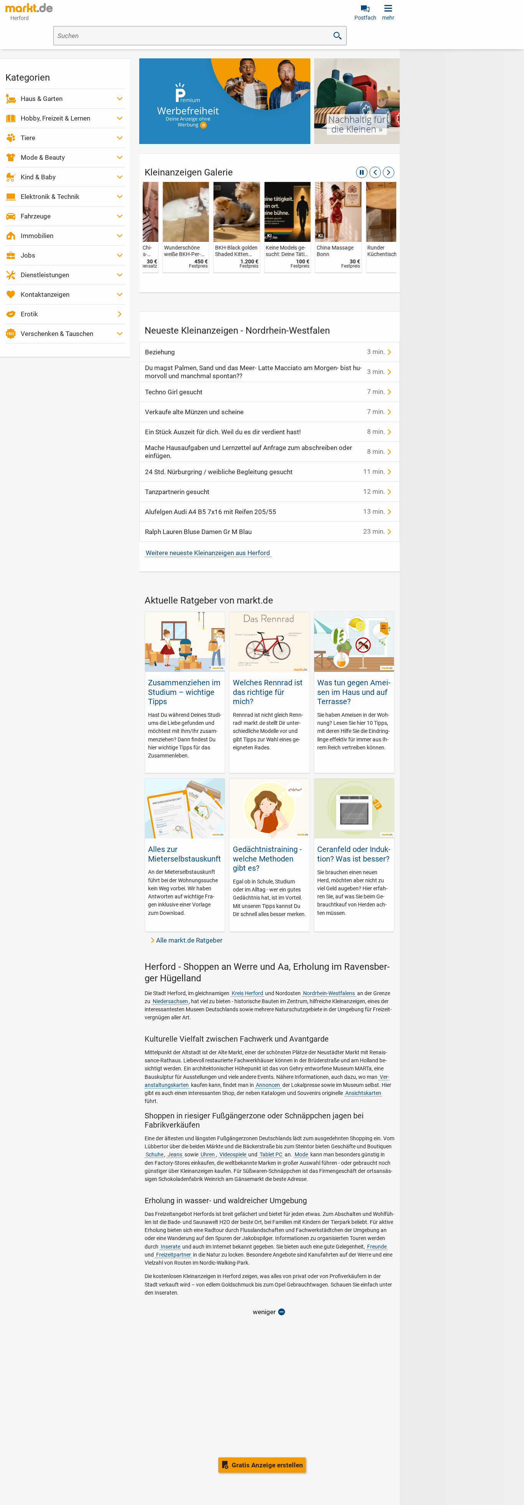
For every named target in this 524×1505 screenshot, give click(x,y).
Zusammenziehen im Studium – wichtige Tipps (184, 692)
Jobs (28, 255)
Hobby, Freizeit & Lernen (55, 118)
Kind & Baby (38, 177)
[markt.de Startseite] (29, 7)
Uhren (208, 1154)
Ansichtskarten (363, 1093)
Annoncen (268, 1085)
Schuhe (154, 1154)
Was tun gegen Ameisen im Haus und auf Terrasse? (354, 692)
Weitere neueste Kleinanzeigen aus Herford (208, 553)
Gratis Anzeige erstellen (267, 1465)
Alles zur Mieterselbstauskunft (184, 854)
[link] (168, 227)
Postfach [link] (365, 18)
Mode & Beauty (43, 157)
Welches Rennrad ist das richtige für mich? (268, 692)
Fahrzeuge (36, 216)
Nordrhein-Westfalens (329, 993)
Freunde (377, 1247)
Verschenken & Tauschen (57, 333)
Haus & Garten (42, 99)
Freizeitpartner (173, 1255)
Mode (301, 1154)
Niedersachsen (170, 1001)
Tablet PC (271, 1154)
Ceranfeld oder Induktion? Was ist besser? (354, 854)
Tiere (28, 138)
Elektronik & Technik (50, 196)
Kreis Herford (247, 993)
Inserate (170, 1247)
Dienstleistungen (45, 275)
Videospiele (232, 1154)
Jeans (175, 1154)
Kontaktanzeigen (45, 294)
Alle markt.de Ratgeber (189, 940)
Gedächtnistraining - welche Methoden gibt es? (267, 859)
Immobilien (37, 236)
